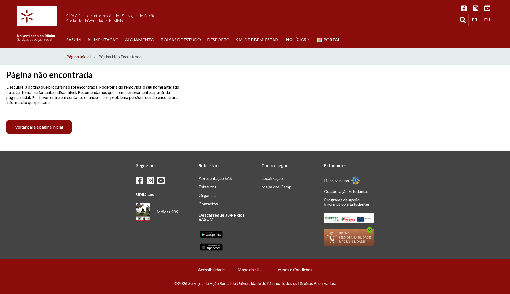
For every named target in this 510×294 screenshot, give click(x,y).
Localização (272, 178)
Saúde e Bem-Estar (257, 39)
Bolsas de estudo (181, 39)
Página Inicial (78, 57)
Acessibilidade (211, 269)
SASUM (73, 39)
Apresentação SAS (215, 178)
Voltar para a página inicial (39, 126)
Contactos (208, 203)
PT (476, 19)
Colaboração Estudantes (346, 191)
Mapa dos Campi (276, 186)
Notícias (296, 39)
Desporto (218, 39)
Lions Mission (336, 180)
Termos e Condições (293, 269)
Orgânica (207, 195)
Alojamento (139, 39)
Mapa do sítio (250, 269)
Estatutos (207, 186)
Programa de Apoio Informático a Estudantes (347, 201)
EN (488, 19)
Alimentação (103, 39)
